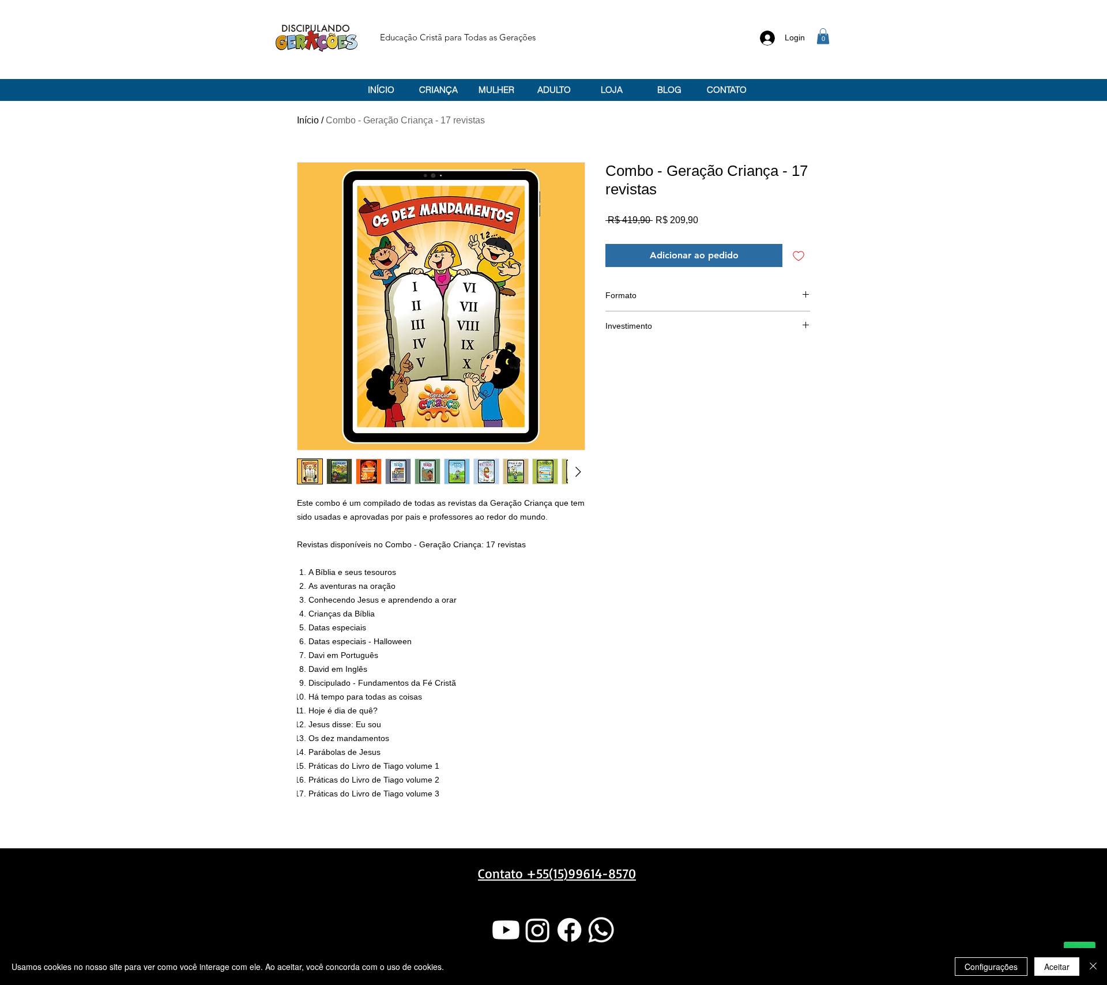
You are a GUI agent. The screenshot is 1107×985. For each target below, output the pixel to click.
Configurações (991, 966)
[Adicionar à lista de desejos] (798, 255)
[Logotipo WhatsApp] (601, 930)
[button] (823, 36)
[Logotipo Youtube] (506, 930)
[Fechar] (1093, 966)
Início (308, 120)
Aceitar (1057, 966)
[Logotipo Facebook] (569, 930)
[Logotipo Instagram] (538, 930)
